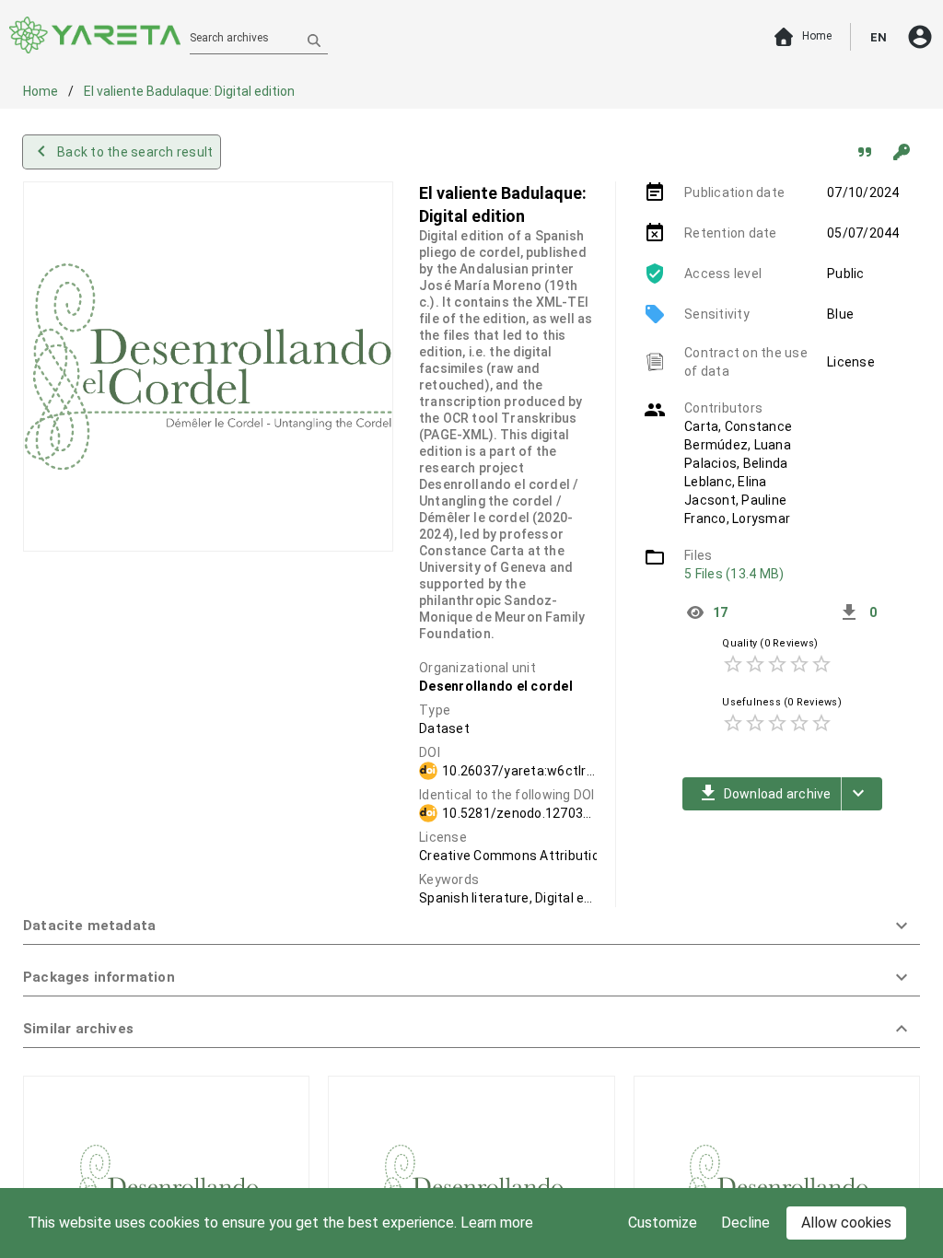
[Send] (314, 39)
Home (42, 91)
